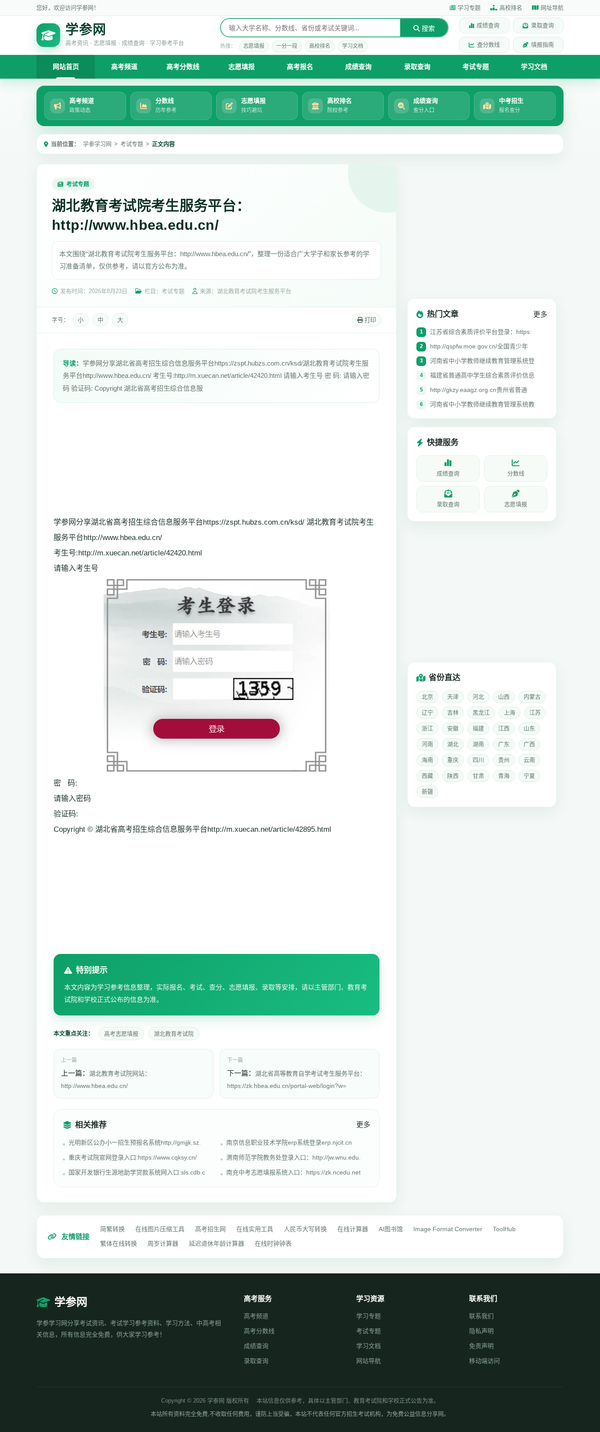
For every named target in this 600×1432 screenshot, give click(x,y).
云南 (529, 760)
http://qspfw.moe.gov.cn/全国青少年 (479, 346)
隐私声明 (481, 1330)
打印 (369, 320)
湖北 (453, 744)
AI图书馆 (391, 1229)
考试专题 (476, 66)
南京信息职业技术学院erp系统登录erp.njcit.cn (289, 1142)
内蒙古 (532, 696)
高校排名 (510, 7)
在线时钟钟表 (273, 1243)
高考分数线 (182, 66)
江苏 (535, 712)
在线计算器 (352, 1229)
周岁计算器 (163, 1243)
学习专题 (469, 7)
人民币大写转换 (305, 1229)
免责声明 (481, 1345)
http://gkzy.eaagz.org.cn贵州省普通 (478, 389)
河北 (478, 696)
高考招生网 (210, 1229)
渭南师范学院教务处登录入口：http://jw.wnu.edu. (293, 1157)
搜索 (427, 28)
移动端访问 (484, 1360)
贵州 (504, 760)
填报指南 (542, 44)
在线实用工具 (254, 1229)
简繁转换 (112, 1229)
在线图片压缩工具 (159, 1229)
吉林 (453, 712)
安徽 (453, 728)
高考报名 (300, 66)
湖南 (478, 744)
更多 (363, 1124)
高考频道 (124, 66)
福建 (478, 728)
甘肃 (478, 775)
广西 (529, 744)
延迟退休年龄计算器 (216, 1243)
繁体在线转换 (118, 1243)
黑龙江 (481, 712)
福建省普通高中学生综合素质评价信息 (482, 375)
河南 (427, 744)
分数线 (515, 473)
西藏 (427, 775)
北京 (427, 696)
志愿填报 (253, 46)
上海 (509, 712)
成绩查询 (488, 25)
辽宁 (427, 712)
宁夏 (529, 775)
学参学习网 (97, 144)
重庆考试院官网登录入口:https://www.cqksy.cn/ (133, 1157)
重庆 (453, 760)
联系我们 (481, 1316)
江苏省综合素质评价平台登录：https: (480, 331)
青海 (504, 775)
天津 (453, 696)
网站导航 (368, 1360)
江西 (504, 728)
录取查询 (542, 25)
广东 (504, 744)
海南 (427, 760)
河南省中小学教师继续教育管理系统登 (482, 360)
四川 (478, 760)
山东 (529, 728)
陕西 (453, 775)
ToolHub (504, 1229)
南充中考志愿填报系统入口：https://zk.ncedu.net (293, 1172)
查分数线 (488, 44)
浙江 (427, 728)
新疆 (427, 791)
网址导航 (552, 7)
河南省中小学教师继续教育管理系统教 (482, 404)
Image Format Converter (447, 1229)
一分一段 (286, 46)
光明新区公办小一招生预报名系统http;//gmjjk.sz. (135, 1142)
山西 (504, 696)
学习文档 (352, 46)
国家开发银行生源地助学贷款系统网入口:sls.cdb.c (137, 1172)
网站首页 (66, 66)
